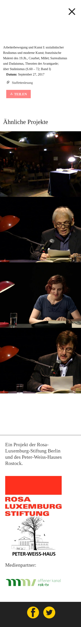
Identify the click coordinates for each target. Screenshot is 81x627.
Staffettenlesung (22, 82)
